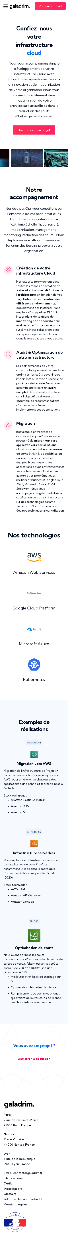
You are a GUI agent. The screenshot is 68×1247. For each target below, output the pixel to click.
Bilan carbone (13, 1178)
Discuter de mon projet (34, 130)
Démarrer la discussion (34, 1058)
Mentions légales (15, 1204)
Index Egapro (13, 1188)
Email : (23, 1173)
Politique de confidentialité (23, 1199)
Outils (8, 1183)
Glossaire (10, 1194)
